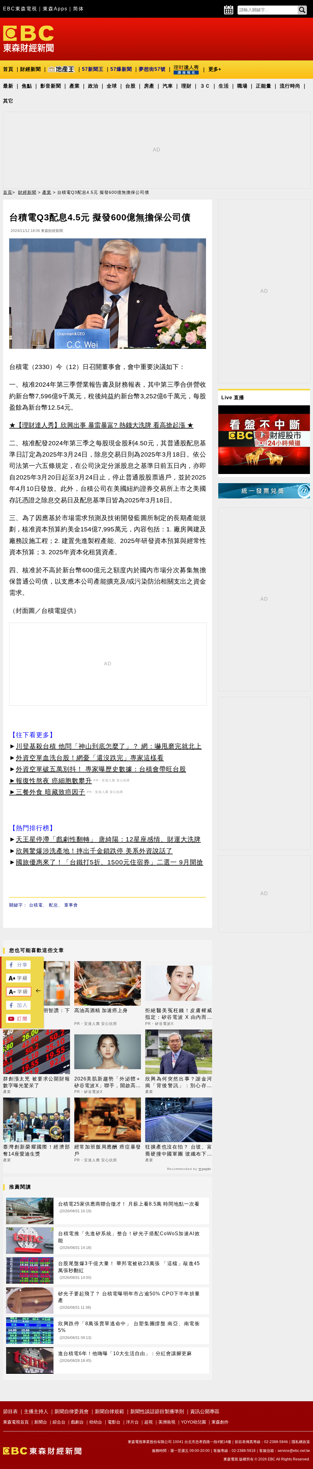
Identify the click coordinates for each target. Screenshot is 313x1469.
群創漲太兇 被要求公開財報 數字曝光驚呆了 (36, 1082)
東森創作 (220, 1422)
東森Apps (55, 8)
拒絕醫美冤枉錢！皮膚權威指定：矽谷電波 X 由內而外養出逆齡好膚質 (178, 1014)
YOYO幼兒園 (193, 1422)
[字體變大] (18, 980)
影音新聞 (50, 86)
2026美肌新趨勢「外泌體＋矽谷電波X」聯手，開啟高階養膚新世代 (107, 1082)
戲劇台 (77, 1422)
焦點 (27, 86)
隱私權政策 (301, 1442)
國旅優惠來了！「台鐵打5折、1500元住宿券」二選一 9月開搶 (109, 862)
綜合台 (59, 1422)
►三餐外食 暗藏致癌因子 (47, 791)
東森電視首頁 (16, 1422)
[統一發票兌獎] (264, 496)
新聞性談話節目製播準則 (157, 1411)
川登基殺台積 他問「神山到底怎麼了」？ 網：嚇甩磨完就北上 (109, 746)
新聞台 (40, 1422)
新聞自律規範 (109, 1411)
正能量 (263, 86)
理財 (186, 86)
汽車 (168, 86)
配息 (53, 905)
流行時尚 (290, 86)
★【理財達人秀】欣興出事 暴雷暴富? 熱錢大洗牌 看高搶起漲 (97, 425)
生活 (224, 86)
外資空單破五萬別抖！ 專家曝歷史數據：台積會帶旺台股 (101, 768)
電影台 (114, 1422)
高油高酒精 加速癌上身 (101, 1010)
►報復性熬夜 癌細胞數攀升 (50, 780)
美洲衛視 (166, 1422)
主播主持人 (36, 1411)
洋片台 (132, 1422)
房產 (149, 86)
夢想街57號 (152, 69)
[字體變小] (18, 994)
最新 (8, 86)
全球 (112, 86)
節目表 (10, 1411)
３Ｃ (205, 86)
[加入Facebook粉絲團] (18, 1008)
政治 (93, 86)
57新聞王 (93, 69)
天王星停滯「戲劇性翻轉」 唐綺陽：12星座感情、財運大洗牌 (108, 839)
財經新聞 (30, 69)
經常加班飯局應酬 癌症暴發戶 (107, 1150)
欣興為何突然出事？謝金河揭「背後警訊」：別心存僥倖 (178, 1082)
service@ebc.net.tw (294, 1451)
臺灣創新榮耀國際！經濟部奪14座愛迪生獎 (36, 1150)
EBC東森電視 (20, 8)
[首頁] (28, 38)
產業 (74, 86)
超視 (148, 1422)
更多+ (214, 69)
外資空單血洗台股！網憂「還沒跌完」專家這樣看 (90, 757)
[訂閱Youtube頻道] (18, 1021)
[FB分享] (18, 967)
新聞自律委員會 (71, 1411)
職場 (242, 86)
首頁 (8, 69)
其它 (8, 100)
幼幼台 (95, 1422)
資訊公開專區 (204, 1411)
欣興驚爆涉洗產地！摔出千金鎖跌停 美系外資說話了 (94, 850)
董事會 (71, 905)
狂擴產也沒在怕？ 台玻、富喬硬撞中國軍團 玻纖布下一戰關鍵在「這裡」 (178, 1150)
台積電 (36, 905)
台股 (130, 86)
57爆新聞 (121, 69)
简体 (78, 8)
